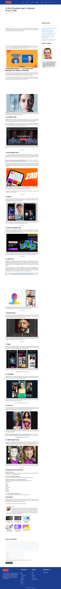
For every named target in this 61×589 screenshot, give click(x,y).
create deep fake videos (30, 119)
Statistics (32, 2)
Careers (33, 576)
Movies (42, 2)
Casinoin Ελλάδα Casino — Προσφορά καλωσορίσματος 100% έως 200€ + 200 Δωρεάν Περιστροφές (48, 36)
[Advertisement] (22, 21)
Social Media (23, 575)
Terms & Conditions (35, 579)
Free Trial (22, 576)
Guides (27, 2)
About (33, 572)
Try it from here (22, 225)
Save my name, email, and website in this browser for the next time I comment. (18, 560)
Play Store (23, 371)
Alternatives (37, 2)
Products (46, 2)
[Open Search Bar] (54, 2)
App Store (26, 371)
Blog (23, 2)
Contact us (50, 2)
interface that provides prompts (13, 378)
